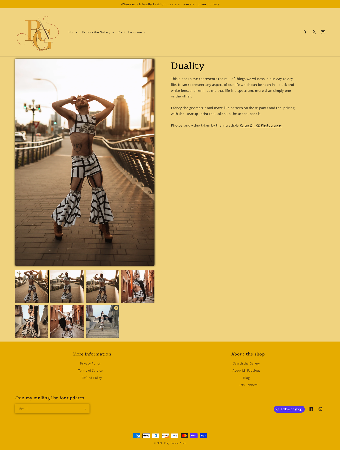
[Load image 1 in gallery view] (31, 286)
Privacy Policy (90, 363)
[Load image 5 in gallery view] (31, 321)
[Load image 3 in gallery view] (102, 286)
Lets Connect (248, 385)
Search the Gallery (246, 363)
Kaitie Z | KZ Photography (261, 125)
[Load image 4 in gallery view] (137, 286)
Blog (246, 378)
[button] (98, 32)
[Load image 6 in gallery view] (67, 321)
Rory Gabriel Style (175, 443)
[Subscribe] (84, 408)
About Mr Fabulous (247, 371)
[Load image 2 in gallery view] (67, 286)
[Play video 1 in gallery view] (102, 321)
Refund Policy (92, 378)
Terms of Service (90, 371)
